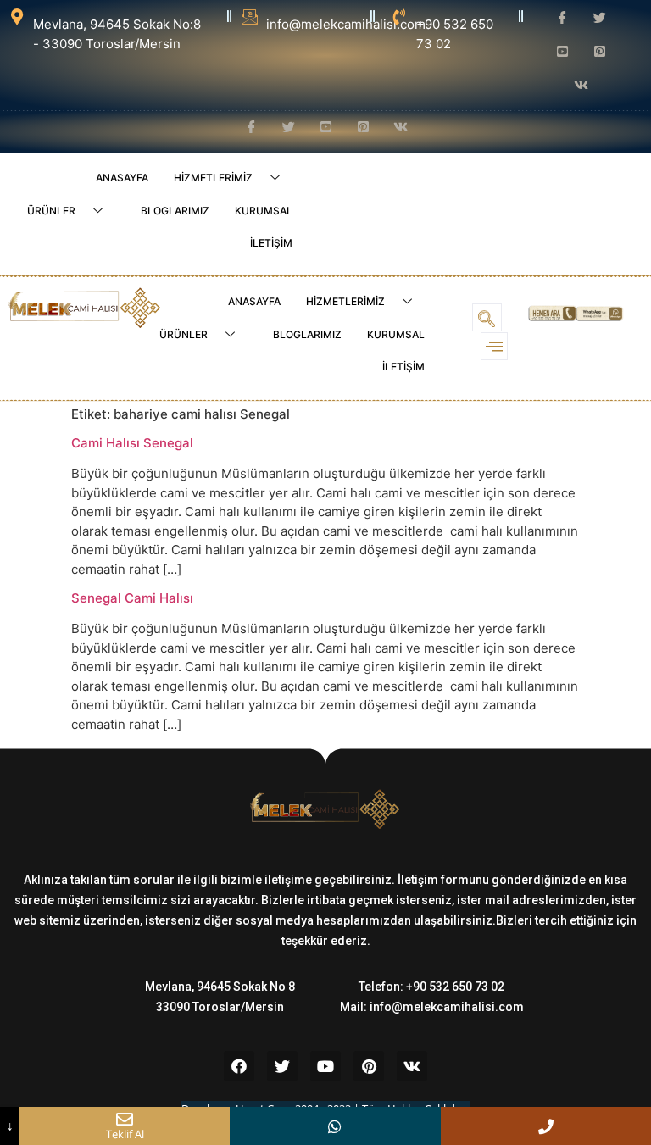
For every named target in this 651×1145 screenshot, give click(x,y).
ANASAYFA (122, 177)
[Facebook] (239, 1066)
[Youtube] (325, 1066)
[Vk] (412, 1066)
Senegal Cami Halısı (132, 598)
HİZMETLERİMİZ (213, 177)
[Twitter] (282, 1066)
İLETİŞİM (271, 242)
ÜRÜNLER (51, 210)
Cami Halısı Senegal (132, 443)
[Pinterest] (368, 1066)
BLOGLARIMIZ (175, 210)
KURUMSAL (263, 210)
